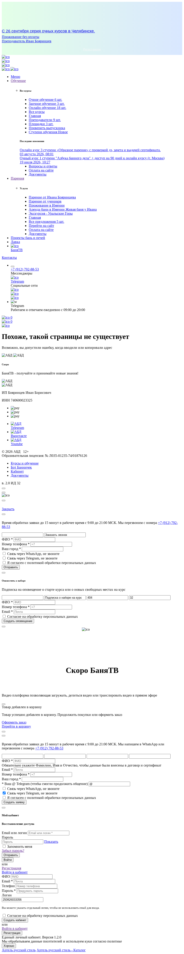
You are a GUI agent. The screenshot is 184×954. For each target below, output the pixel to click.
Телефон (9, 886)
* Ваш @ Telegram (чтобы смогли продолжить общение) (45, 784)
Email (7, 881)
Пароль (7, 837)
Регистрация (12, 933)
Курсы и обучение (25, 463)
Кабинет (17, 471)
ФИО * (7, 539)
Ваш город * (11, 549)
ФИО (6, 876)
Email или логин (14, 833)
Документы (19, 475)
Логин (7, 895)
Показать (51, 841)
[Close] (3, 492)
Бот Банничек (21, 467)
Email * (7, 611)
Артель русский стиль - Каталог (61, 950)
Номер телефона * (16, 544)
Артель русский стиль (19, 950)
